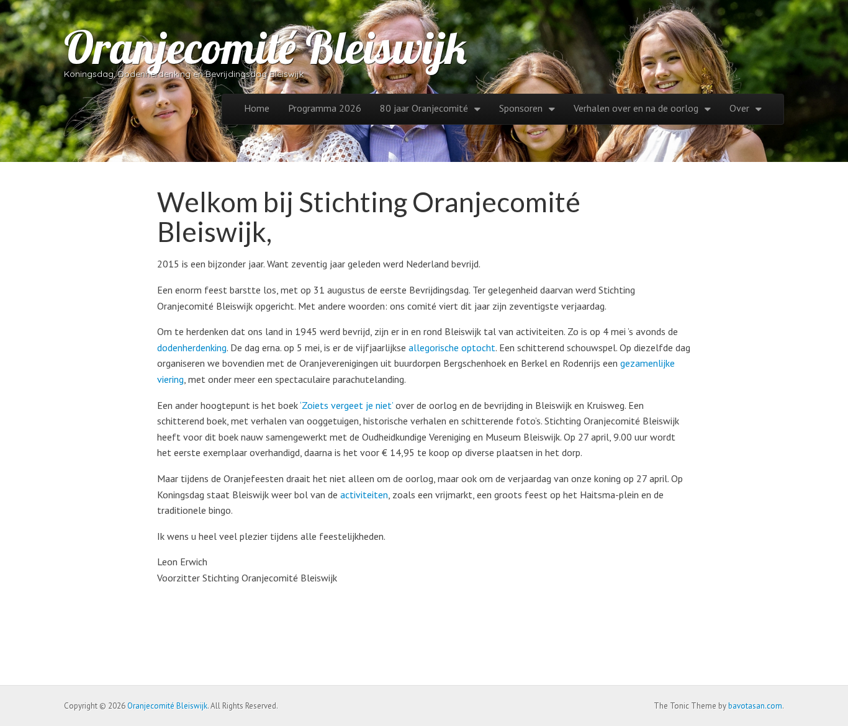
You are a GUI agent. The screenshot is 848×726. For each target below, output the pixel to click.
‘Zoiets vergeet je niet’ (346, 405)
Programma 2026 (324, 108)
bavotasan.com (755, 706)
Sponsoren (521, 108)
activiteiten (364, 494)
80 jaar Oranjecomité (424, 108)
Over (739, 108)
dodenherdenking (192, 347)
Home (256, 108)
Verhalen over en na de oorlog (636, 108)
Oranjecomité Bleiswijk (265, 47)
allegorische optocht (451, 347)
